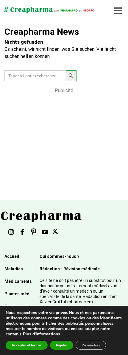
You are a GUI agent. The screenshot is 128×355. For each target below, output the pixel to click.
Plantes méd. (17, 293)
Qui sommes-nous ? (59, 256)
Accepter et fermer (27, 345)
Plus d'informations (41, 334)
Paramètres (91, 345)
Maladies (13, 268)
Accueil (11, 256)
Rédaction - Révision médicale (70, 268)
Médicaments (18, 281)
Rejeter (61, 345)
